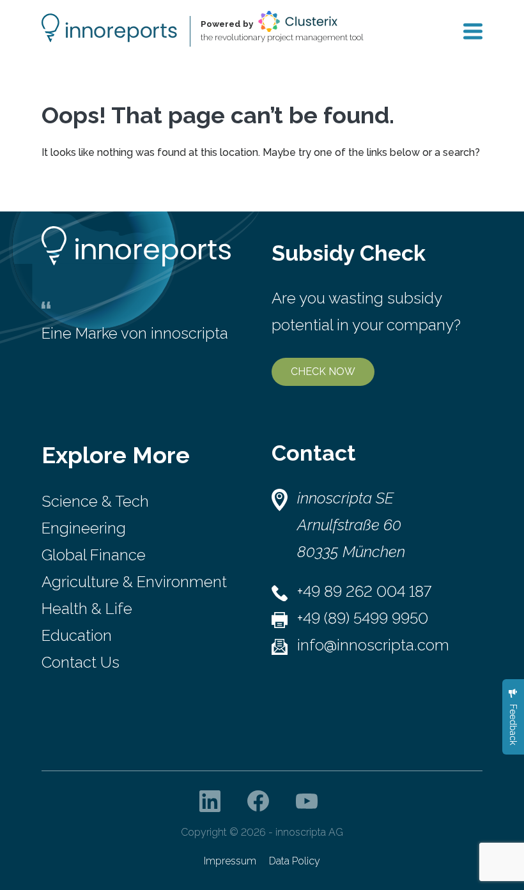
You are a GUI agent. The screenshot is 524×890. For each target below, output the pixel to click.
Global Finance (94, 555)
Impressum (230, 861)
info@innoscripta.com (373, 645)
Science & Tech (95, 501)
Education (77, 635)
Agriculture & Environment (134, 581)
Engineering (84, 528)
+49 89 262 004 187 (364, 591)
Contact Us (80, 662)
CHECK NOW (323, 371)
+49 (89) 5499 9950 (362, 618)
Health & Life (87, 608)
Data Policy (294, 861)
